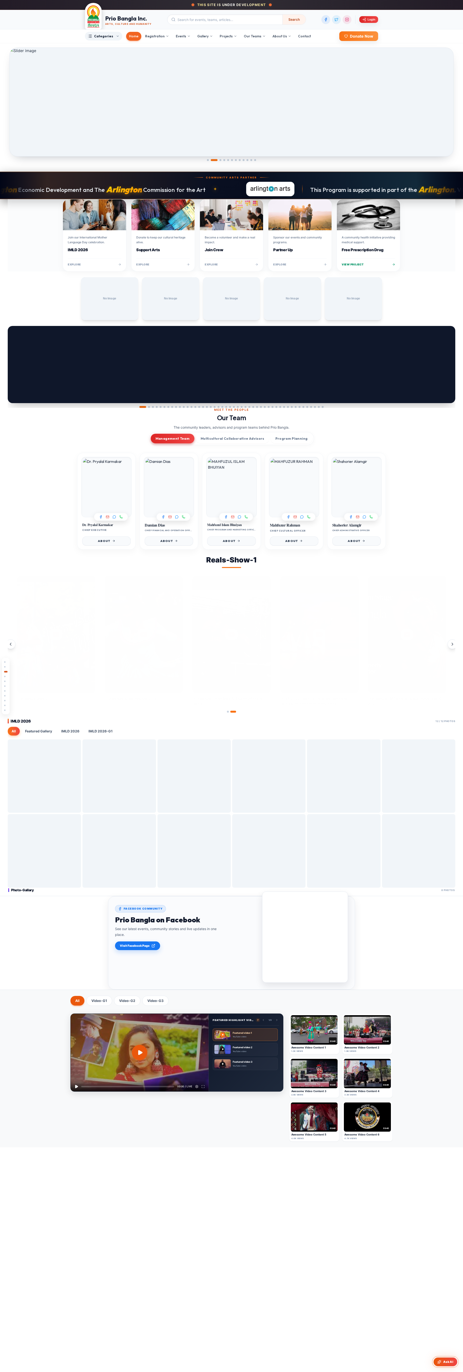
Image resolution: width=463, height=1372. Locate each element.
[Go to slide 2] (214, 160)
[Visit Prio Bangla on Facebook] (325, 19)
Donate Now (361, 36)
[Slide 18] (211, 407)
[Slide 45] (315, 407)
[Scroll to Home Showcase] (5, 676)
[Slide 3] (153, 407)
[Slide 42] (303, 407)
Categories (103, 36)
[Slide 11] (184, 407)
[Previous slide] (15, 364)
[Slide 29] (253, 407)
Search (294, 19)
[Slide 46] (319, 407)
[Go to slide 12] (255, 160)
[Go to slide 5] (228, 160)
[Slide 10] (180, 407)
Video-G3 (155, 1001)
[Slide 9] (176, 407)
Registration (155, 36)
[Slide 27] (245, 407)
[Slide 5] (161, 407)
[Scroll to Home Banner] (5, 681)
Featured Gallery (38, 731)
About (104, 541)
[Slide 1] (142, 407)
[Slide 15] (199, 407)
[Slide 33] (269, 407)
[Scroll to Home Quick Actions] (5, 672)
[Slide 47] (323, 407)
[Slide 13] (191, 407)
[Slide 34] (272, 407)
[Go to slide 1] (208, 160)
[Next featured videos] (276, 1020)
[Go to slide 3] (220, 160)
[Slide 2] (149, 407)
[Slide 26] (242, 407)
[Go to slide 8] (240, 160)
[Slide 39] (292, 407)
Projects (226, 36)
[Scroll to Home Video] (5, 710)
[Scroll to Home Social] (5, 691)
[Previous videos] (10, 644)
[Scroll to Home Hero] (5, 662)
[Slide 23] (230, 407)
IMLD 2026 (70, 731)
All (14, 731)
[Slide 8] (172, 407)
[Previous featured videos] (263, 1020)
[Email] (107, 517)
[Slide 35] (276, 407)
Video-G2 (127, 1001)
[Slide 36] (280, 407)
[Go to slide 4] (224, 160)
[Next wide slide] (446, 102)
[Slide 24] (234, 407)
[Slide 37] (284, 407)
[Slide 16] (203, 407)
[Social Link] (114, 517)
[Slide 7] (168, 407)
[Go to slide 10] (247, 160)
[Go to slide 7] (236, 160)
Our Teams (252, 36)
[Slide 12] (188, 407)
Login (371, 19)
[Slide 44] (311, 407)
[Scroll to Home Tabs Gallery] (5, 696)
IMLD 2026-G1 (101, 731)
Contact (304, 36)
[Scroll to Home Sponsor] (5, 667)
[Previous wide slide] (17, 102)
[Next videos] (452, 644)
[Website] (121, 517)
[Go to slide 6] (232, 160)
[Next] (447, 364)
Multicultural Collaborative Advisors (232, 438)
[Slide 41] (299, 407)
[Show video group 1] (228, 711)
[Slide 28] (249, 407)
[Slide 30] (257, 407)
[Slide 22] (226, 407)
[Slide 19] (215, 407)
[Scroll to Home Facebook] (5, 705)
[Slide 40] (296, 407)
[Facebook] (100, 517)
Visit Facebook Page (135, 945)
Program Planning (291, 438)
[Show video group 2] (233, 711)
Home (133, 36)
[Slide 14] (195, 407)
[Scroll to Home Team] (5, 686)
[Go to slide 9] (244, 160)
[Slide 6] (164, 407)
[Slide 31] (261, 407)
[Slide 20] (218, 407)
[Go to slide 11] (251, 160)
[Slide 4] (157, 407)
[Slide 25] (238, 407)
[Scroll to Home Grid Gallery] (5, 701)
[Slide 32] (265, 407)
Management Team (173, 438)
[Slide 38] (288, 407)
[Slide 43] (307, 407)
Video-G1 (99, 1001)
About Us (279, 36)
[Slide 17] (207, 407)
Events (181, 36)
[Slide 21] (222, 407)
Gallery (203, 36)
